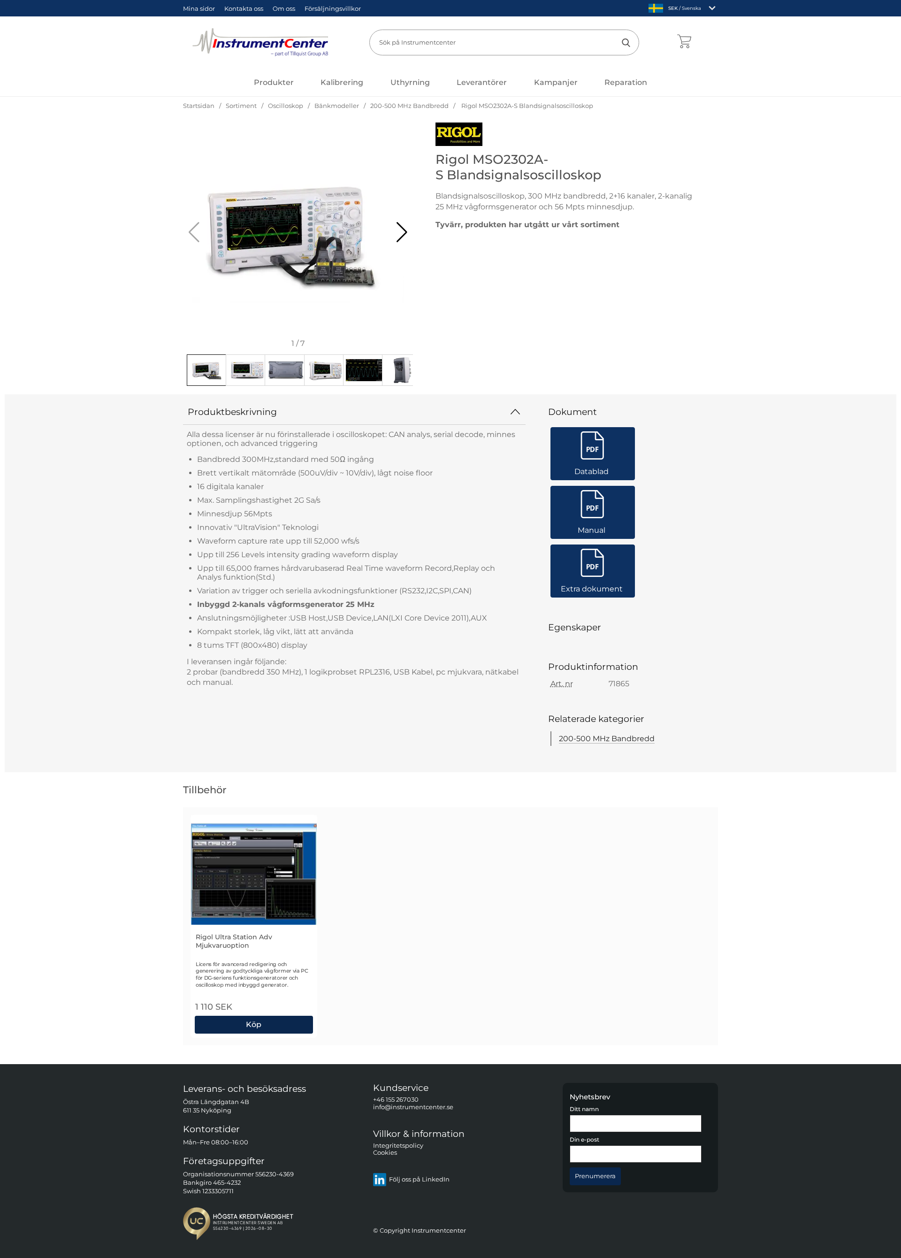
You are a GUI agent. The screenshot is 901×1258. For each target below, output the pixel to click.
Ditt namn (584, 1109)
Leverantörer (482, 82)
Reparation (625, 82)
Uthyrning (410, 82)
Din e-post (584, 1140)
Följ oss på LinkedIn (419, 1179)
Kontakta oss (243, 8)
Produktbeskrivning (232, 411)
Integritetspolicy (398, 1145)
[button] (402, 232)
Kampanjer (556, 82)
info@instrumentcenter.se (413, 1107)
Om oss (284, 8)
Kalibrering (342, 82)
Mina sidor (199, 8)
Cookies (385, 1153)
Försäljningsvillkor (333, 8)
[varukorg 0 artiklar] (684, 42)
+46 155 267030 (396, 1100)
